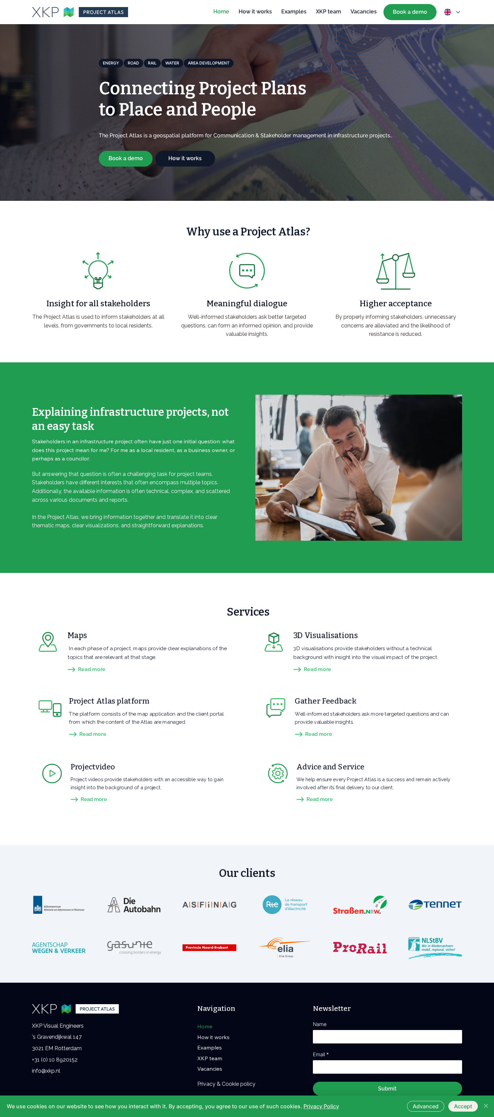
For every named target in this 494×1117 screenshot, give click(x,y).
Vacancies (209, 1068)
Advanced (426, 1106)
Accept (463, 1106)
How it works (213, 1037)
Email (321, 1055)
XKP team (209, 1058)
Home (204, 1026)
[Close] (486, 1106)
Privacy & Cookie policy (226, 1084)
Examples (209, 1047)
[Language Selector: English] (450, 12)
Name (320, 1024)
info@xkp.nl (46, 1071)
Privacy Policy (321, 1106)
